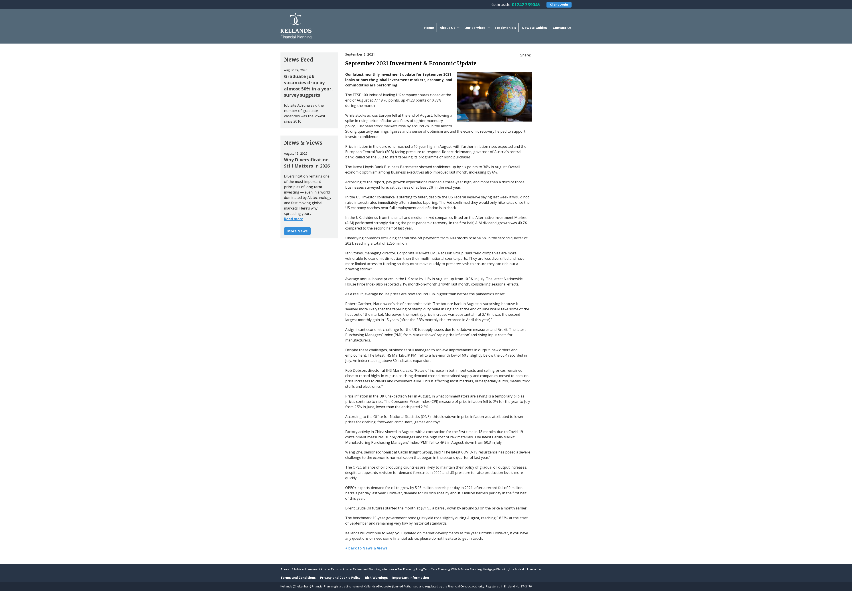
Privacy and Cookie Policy (340, 577)
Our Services (474, 27)
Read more (293, 218)
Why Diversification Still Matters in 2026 (307, 163)
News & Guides (534, 27)
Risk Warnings (376, 577)
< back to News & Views (366, 548)
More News (297, 231)
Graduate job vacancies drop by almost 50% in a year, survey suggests (308, 85)
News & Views (303, 142)
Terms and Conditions (298, 577)
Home (429, 27)
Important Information (410, 577)
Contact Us (562, 27)
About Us (447, 27)
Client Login (559, 4)
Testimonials (505, 27)
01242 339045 (526, 4)
